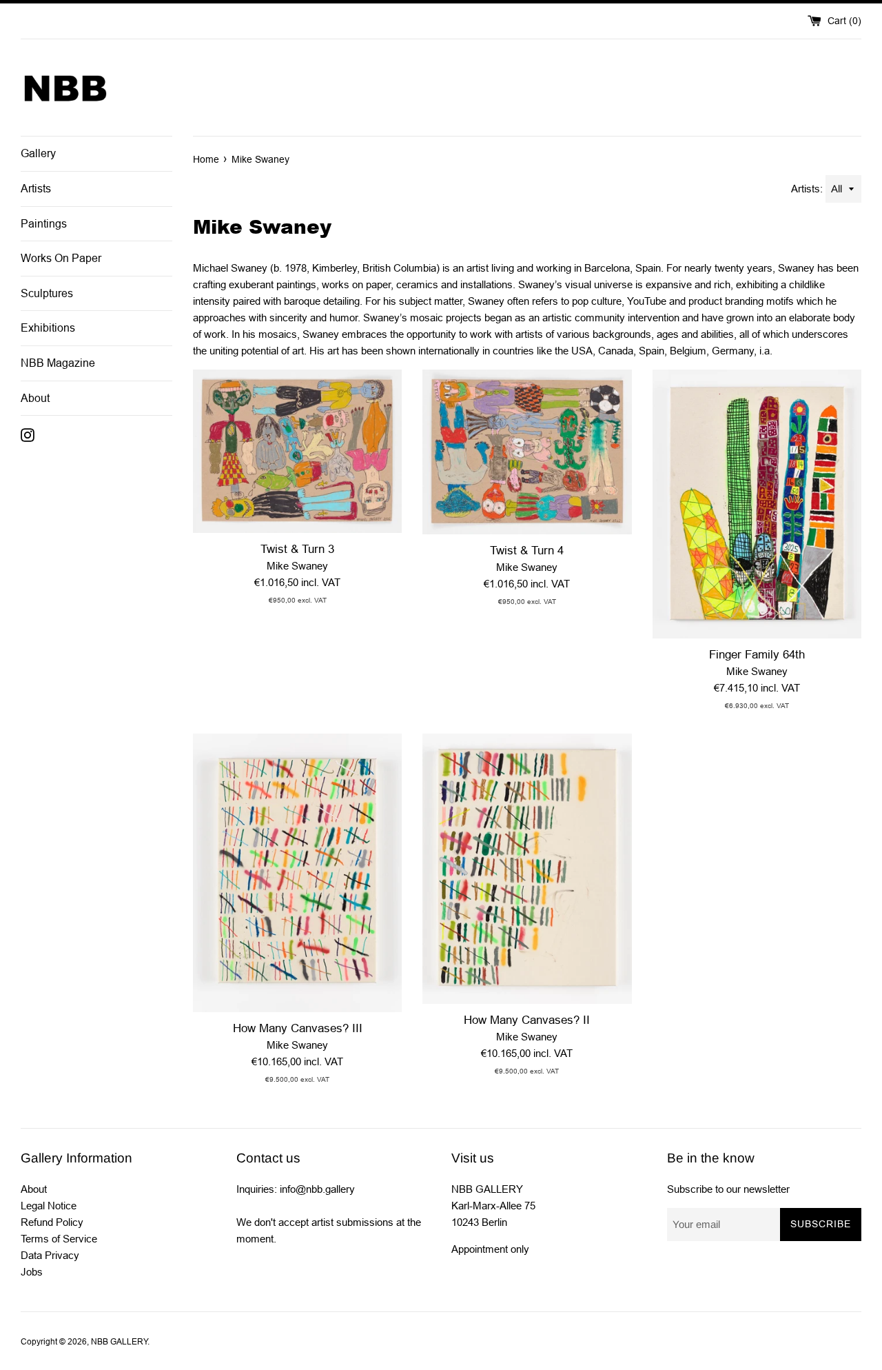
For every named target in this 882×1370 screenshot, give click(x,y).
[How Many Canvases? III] (297, 873)
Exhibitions (48, 328)
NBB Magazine (58, 363)
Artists (36, 188)
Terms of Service (59, 1239)
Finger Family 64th (757, 654)
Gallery (38, 153)
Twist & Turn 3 (297, 549)
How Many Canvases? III (297, 1028)
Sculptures (47, 293)
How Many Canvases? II (527, 1020)
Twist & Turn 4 (527, 550)
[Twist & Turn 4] (526, 452)
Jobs (32, 1272)
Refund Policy (52, 1222)
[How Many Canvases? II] (526, 869)
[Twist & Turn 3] (297, 451)
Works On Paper (61, 258)
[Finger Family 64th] (757, 504)
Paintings (44, 224)
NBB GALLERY (119, 1342)
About (35, 398)
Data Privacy (50, 1255)
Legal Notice (48, 1205)
